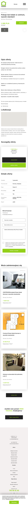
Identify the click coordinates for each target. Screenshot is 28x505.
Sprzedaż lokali (14, 460)
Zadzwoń (21, 22)
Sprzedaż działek (14, 462)
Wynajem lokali (14, 454)
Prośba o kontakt (14, 250)
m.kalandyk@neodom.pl (7, 214)
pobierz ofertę (14, 165)
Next (24, 42)
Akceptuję (14, 502)
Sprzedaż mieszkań (14, 456)
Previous (4, 280)
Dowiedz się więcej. (10, 499)
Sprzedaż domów (14, 458)
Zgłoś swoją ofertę (14, 417)
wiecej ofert (14, 395)
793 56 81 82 (5, 212)
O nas (14, 468)
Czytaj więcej (10, 246)
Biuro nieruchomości (14, 470)
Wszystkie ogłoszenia (14, 484)
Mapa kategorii (14, 482)
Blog (14, 476)
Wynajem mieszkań (14, 450)
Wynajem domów (14, 452)
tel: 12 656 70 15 (14, 442)
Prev (3, 42)
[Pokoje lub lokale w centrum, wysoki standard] (14, 42)
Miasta (14, 486)
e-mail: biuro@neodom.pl (14, 443)
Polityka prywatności (14, 474)
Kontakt (14, 472)
